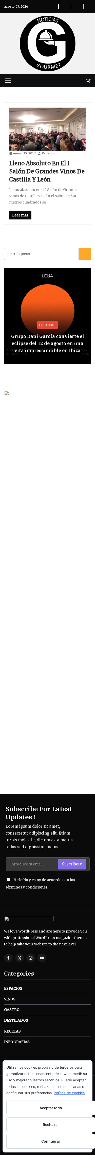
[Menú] (8, 81)
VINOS (9, 999)
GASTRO (12, 1009)
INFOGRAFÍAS (17, 1042)
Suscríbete (72, 864)
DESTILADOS (16, 1020)
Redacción (50, 153)
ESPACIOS (47, 325)
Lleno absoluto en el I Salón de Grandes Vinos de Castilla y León (47, 171)
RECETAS (12, 1031)
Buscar (85, 253)
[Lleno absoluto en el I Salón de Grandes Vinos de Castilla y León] (47, 129)
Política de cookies (69, 1093)
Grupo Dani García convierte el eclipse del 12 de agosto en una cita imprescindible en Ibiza (47, 343)
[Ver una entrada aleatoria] (88, 80)
